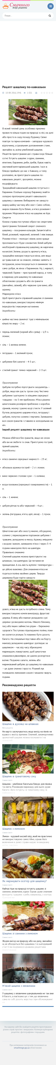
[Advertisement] (28, 51)
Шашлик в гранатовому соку (19, 776)
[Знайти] (50, 15)
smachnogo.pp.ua (22, 1047)
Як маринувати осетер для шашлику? (24, 881)
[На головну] (16, 6)
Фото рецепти (7, 728)
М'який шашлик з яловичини (18, 986)
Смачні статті (7, 780)
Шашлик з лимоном (13, 828)
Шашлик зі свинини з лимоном (20, 933)
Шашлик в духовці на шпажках (20, 724)
